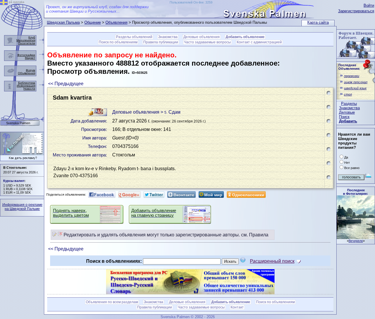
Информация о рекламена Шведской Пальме (22, 207)
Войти (369, 5)
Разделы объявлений (134, 37)
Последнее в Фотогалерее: (355, 191)
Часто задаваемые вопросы (207, 42)
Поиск (344, 117)
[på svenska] (4, 3)
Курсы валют (13, 180)
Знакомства (349, 108)
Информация (26, 85)
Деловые (347, 112)
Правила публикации (160, 42)
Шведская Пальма (63, 22)
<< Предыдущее (65, 83)
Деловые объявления (201, 37)
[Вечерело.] (356, 237)
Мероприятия (25, 40)
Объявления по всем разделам (112, 302)
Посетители (26, 43)
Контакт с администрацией (259, 42)
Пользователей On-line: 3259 (191, 2)
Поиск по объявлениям (118, 42)
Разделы (349, 103)
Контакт (237, 307)
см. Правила (254, 234)
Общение (92, 22)
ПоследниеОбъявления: (349, 66)
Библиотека (26, 82)
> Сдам (170, 112)
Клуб (31, 37)
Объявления (116, 22)
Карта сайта (318, 22)
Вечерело (356, 241)
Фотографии (26, 55)
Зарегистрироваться (356, 11)
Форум (30, 70)
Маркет (30, 57)
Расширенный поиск (272, 261)
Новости (29, 88)
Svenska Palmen (18, 123)
